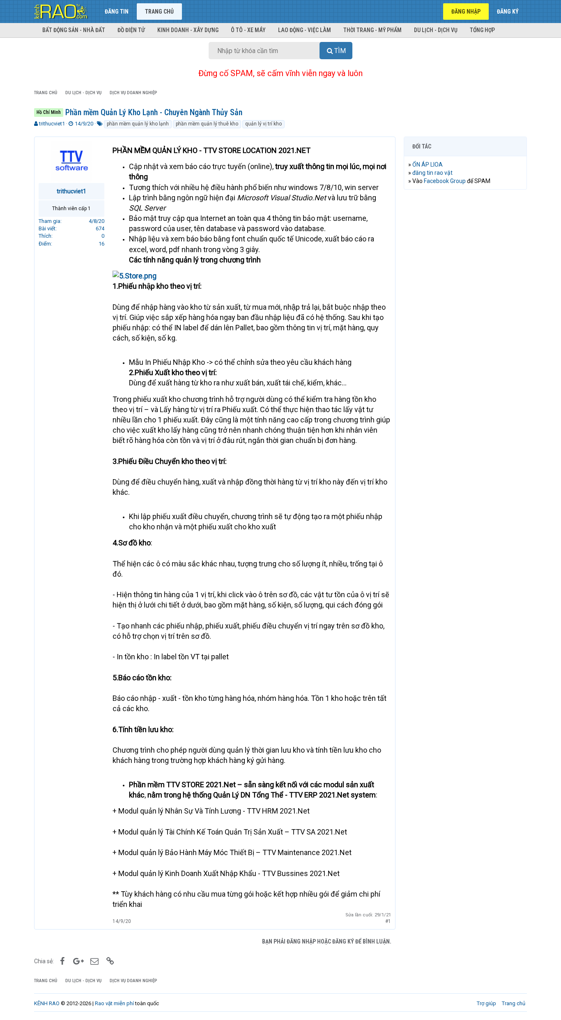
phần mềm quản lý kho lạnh (138, 124)
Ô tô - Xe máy (248, 30)
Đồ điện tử (131, 30)
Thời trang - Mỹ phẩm (372, 30)
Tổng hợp (482, 30)
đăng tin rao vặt (432, 172)
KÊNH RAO (47, 1003)
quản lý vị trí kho (263, 124)
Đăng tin (117, 11)
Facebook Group (445, 181)
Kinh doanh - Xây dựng (187, 30)
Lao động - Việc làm (304, 30)
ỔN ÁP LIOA (427, 164)
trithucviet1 (52, 124)
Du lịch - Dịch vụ (436, 30)
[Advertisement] (465, 321)
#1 (388, 921)
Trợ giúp (486, 1003)
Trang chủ (159, 11)
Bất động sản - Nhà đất (73, 30)
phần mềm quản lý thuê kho (207, 124)
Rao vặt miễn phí (114, 1003)
